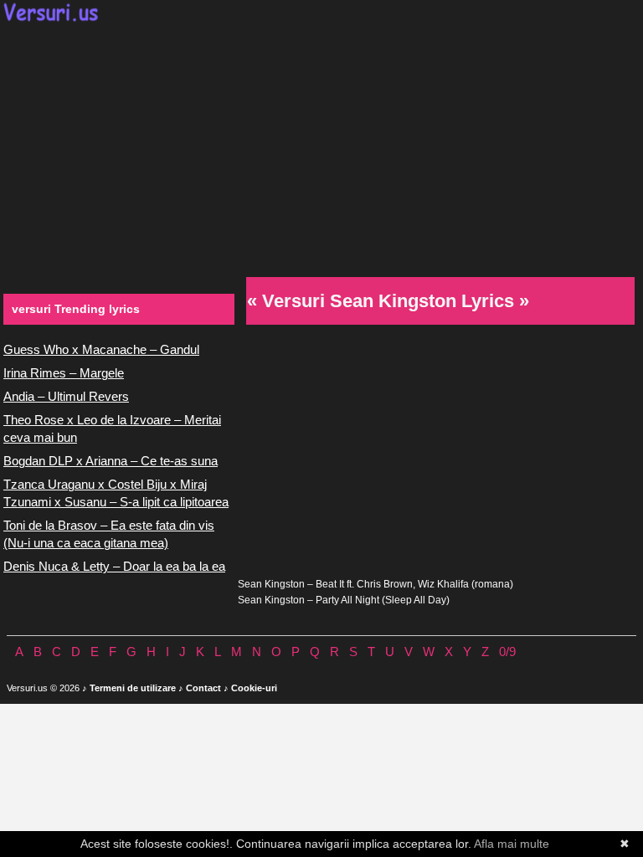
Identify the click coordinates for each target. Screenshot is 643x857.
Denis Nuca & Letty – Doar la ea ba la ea (114, 566)
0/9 (507, 651)
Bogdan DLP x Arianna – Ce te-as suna (110, 461)
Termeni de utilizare (133, 688)
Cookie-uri (254, 688)
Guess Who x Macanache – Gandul (101, 349)
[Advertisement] (321, 147)
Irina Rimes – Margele (63, 373)
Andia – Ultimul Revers (66, 396)
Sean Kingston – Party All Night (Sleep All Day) (344, 600)
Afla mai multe (511, 843)
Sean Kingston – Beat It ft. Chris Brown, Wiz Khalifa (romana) (375, 584)
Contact (203, 688)
